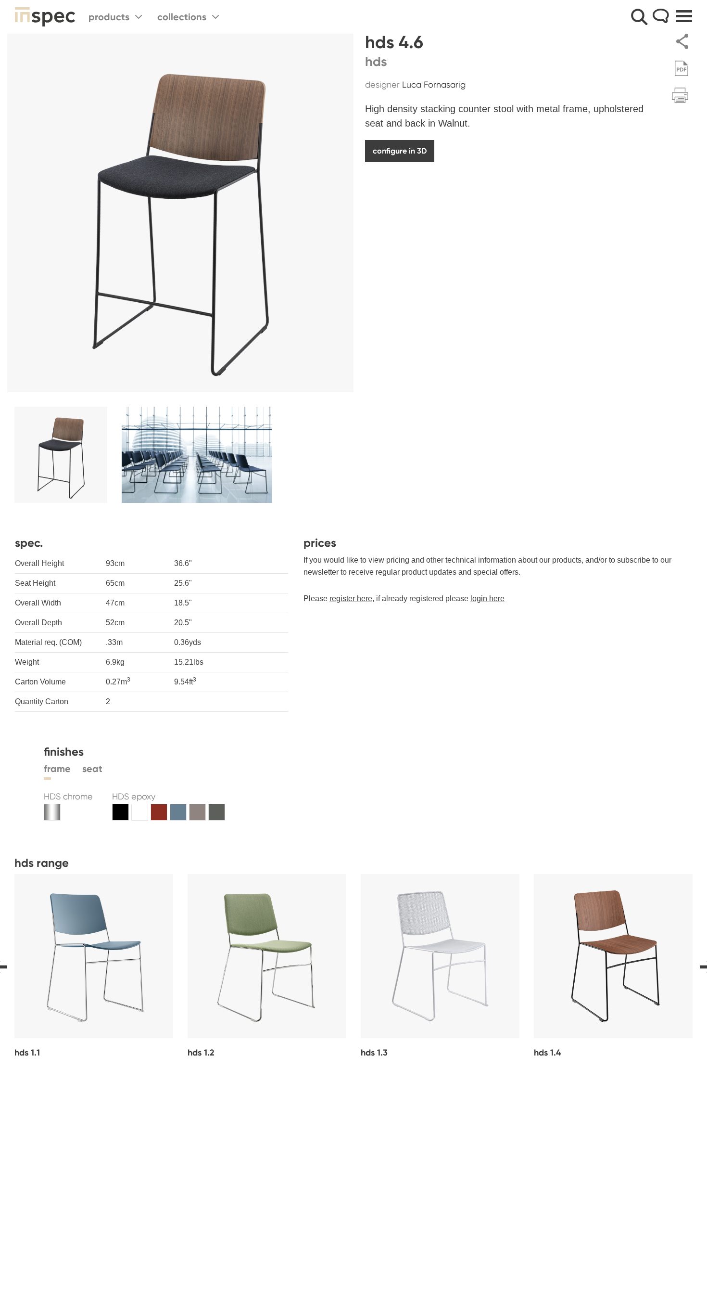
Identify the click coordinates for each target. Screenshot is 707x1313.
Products (108, 17)
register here (350, 598)
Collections (181, 17)
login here (487, 598)
